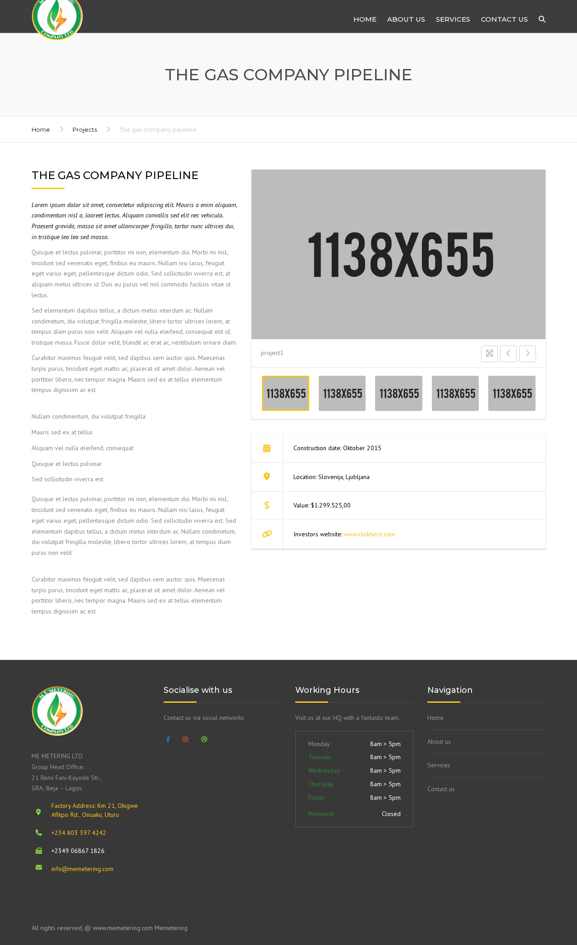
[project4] (455, 393)
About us (406, 19)
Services (453, 19)
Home (364, 19)
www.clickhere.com (369, 534)
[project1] (285, 393)
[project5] (512, 393)
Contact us (504, 19)
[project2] (342, 393)
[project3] (398, 393)
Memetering (171, 928)
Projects (85, 129)
